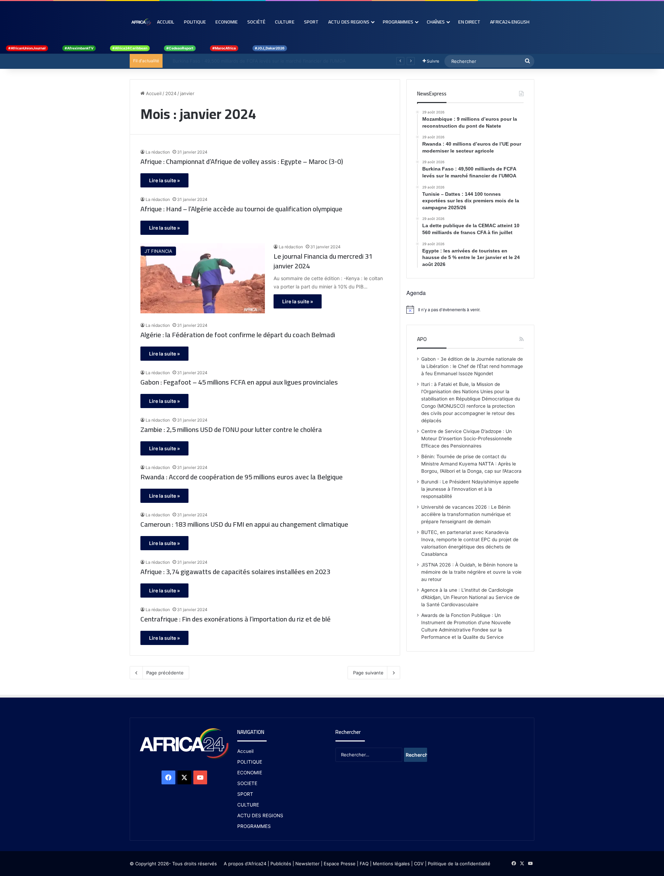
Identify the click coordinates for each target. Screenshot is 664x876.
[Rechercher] (527, 61)
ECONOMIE (249, 772)
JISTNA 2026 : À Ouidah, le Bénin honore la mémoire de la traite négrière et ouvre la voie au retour (471, 572)
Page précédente (165, 672)
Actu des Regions (348, 21)
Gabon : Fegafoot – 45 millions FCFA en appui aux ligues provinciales (239, 382)
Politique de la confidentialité (459, 863)
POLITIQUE (249, 762)
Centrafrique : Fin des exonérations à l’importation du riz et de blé (235, 619)
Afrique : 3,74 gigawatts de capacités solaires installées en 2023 (235, 572)
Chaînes (436, 21)
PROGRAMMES (398, 21)
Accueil (165, 21)
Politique (195, 21)
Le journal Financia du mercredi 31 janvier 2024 (323, 261)
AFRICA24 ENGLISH (509, 21)
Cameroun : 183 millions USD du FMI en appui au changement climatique (244, 524)
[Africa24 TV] (141, 22)
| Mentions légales (390, 863)
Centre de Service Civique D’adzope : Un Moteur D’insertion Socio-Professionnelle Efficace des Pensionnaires (466, 438)
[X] (184, 777)
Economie (226, 21)
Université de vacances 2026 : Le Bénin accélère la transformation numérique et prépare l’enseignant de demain (466, 514)
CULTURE (248, 805)
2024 (170, 93)
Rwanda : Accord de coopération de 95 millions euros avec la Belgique (241, 477)
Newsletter (307, 863)
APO (422, 339)
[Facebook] (168, 777)
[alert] (470, 309)
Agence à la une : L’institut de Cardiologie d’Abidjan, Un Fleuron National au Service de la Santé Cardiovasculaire (470, 597)
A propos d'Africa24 (245, 863)
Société (256, 21)
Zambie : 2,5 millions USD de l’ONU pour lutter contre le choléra (231, 429)
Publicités (280, 863)
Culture (284, 21)
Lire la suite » (164, 180)
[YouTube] (200, 777)
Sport (311, 21)
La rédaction (158, 152)
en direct (469, 21)
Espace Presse (339, 863)
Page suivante (368, 672)
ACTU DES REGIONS (260, 815)
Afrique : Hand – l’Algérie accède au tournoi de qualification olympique (241, 209)
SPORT (245, 794)
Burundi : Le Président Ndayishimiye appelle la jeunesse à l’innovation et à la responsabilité (470, 489)
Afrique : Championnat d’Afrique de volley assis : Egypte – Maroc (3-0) (241, 161)
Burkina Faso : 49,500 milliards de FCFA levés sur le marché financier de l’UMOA (252, 61)
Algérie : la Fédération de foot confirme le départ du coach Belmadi (237, 335)
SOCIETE (247, 783)
